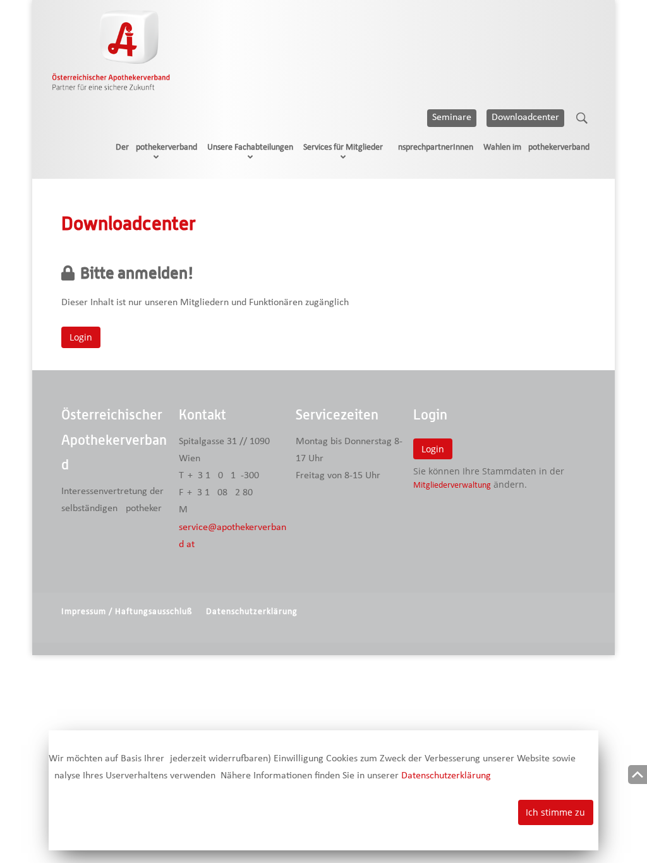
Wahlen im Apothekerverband (536, 147)
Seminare (451, 117)
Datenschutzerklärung (252, 612)
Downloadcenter (525, 117)
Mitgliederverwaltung (452, 485)
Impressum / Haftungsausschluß (126, 612)
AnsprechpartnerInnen (433, 147)
